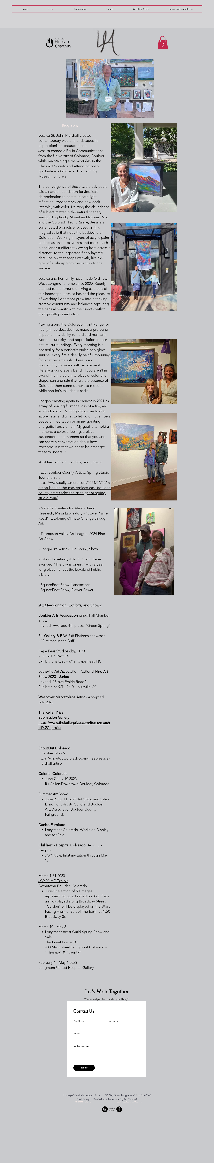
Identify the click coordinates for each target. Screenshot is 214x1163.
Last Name (113, 1021)
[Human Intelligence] (112, 1109)
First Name (79, 1021)
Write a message (81, 1046)
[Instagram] (105, 1109)
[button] (162, 42)
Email (76, 1034)
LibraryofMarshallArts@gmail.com (82, 1095)
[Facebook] (119, 1109)
